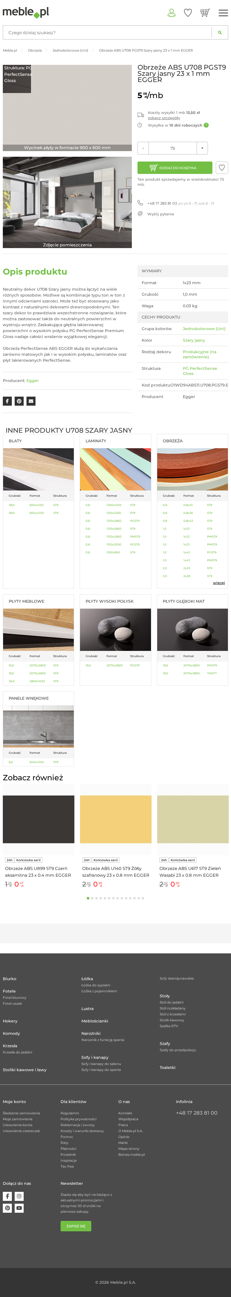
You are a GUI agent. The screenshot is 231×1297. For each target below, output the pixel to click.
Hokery (10, 1021)
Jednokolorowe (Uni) (204, 328)
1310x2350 (113, 513)
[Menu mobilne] (223, 13)
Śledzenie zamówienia (21, 1113)
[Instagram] (19, 1196)
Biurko (9, 978)
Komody (11, 1033)
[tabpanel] (38, 837)
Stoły (165, 995)
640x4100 (37, 762)
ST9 (55, 505)
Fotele (9, 991)
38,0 (12, 505)
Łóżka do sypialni (95, 985)
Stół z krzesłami (173, 1014)
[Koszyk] (205, 12)
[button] (222, 168)
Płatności (68, 1148)
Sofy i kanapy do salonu (101, 1064)
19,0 (88, 665)
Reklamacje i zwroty (78, 1125)
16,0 (11, 665)
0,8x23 (188, 505)
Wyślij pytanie (160, 214)
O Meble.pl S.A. (130, 1131)
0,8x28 (188, 513)
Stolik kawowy (172, 1020)
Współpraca (128, 1119)
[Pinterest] (7, 1208)
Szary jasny (194, 340)
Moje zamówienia (17, 1119)
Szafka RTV (169, 1026)
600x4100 (37, 513)
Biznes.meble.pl (131, 1154)
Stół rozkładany (173, 1008)
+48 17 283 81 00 (196, 1113)
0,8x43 (188, 521)
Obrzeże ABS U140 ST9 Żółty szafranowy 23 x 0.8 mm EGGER (115, 872)
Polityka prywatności (78, 1119)
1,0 (164, 529)
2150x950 (113, 552)
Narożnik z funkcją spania (102, 1040)
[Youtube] (19, 1208)
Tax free (67, 1166)
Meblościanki (94, 1021)
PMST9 (135, 536)
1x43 (186, 552)
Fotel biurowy (14, 997)
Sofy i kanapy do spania (101, 1070)
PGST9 (134, 521)
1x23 (186, 529)
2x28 (186, 576)
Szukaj (220, 32)
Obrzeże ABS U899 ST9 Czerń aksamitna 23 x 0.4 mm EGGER (38, 872)
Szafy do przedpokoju (178, 1050)
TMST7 (212, 673)
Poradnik (68, 1154)
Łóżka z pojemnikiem (99, 991)
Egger (32, 380)
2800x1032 (37, 681)
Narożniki (91, 1033)
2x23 (186, 568)
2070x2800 (38, 665)
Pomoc (67, 1137)
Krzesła (10, 1045)
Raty (64, 1143)
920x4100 (37, 505)
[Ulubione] (188, 12)
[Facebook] (7, 1196)
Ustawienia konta (17, 1125)
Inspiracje (69, 1160)
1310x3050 (113, 544)
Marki (123, 1143)
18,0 (11, 673)
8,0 (11, 762)
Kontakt (125, 1113)
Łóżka (87, 978)
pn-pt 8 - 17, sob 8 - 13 (180, 203)
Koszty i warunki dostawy (82, 1131)
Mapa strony (128, 1148)
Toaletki (168, 1067)
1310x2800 (113, 521)
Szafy (165, 1043)
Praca (123, 1125)
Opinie (123, 1137)
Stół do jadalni (171, 1002)
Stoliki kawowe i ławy (24, 1069)
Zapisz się (75, 1226)
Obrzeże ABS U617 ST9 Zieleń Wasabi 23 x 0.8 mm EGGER (190, 872)
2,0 (165, 568)
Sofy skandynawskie (177, 978)
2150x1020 (113, 505)
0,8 (88, 505)
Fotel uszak (12, 1003)
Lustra (87, 1008)
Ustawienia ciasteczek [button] (21, 1131)
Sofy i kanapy (94, 1057)
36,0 (12, 681)
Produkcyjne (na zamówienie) (199, 354)
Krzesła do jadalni (17, 1052)
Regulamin (70, 1113)
